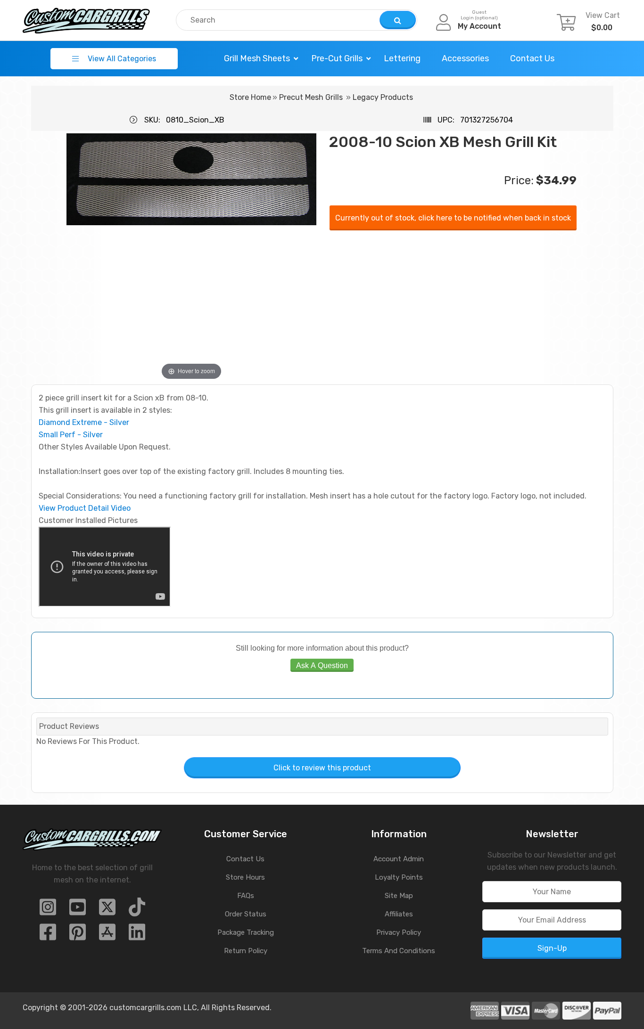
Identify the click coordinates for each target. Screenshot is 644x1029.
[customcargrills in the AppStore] (107, 935)
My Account (479, 26)
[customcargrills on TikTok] (137, 910)
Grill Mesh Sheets (257, 58)
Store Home (250, 97)
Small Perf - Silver (71, 434)
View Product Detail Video (85, 508)
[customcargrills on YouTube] (77, 910)
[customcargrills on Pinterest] (77, 935)
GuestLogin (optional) (479, 15)
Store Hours (245, 877)
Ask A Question (322, 665)
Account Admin (398, 859)
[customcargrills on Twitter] (107, 910)
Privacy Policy (398, 932)
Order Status (245, 914)
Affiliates (399, 914)
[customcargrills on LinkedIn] (137, 935)
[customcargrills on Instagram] (48, 910)
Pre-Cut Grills (337, 58)
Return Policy (245, 951)
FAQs (245, 895)
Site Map (399, 895)
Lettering (402, 58)
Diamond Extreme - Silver (84, 422)
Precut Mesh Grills (311, 97)
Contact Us (532, 58)
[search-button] (398, 20)
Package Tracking (245, 932)
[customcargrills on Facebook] (48, 935)
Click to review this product (322, 767)
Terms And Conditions (398, 951)
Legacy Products (383, 97)
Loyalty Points (399, 877)
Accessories (465, 58)
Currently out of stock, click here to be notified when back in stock (453, 217)
